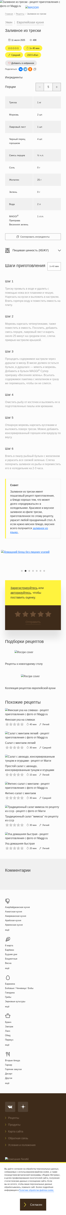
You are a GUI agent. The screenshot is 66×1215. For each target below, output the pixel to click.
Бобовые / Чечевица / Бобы (19, 988)
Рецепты (13, 1117)
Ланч (7, 1031)
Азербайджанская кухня (17, 907)
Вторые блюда (12, 1060)
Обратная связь (18, 1138)
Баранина (10, 984)
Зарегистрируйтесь (24, 588)
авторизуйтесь (20, 592)
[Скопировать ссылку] (35, 69)
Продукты (14, 1124)
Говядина (10, 992)
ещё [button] (7, 930)
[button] (22, 571)
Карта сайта (15, 1131)
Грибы (8, 997)
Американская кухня (15, 916)
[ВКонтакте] (21, 69)
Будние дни (11, 954)
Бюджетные (11, 958)
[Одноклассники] (30, 69)
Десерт (8, 1073)
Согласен (36, 1204)
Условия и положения (22, 1145)
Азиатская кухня (13, 911)
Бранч (8, 1022)
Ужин (8, 22)
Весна (8, 963)
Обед (7, 1035)
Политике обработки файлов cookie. (36, 1190)
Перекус (9, 1039)
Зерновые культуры (15, 1001)
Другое (8, 1078)
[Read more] (24, 657)
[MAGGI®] (33, 10)
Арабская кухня (13, 920)
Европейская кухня (30, 22)
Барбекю (9, 950)
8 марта (9, 945)
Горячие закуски (13, 1069)
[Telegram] (25, 69)
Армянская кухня (14, 925)
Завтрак (9, 1026)
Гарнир (8, 1065)
